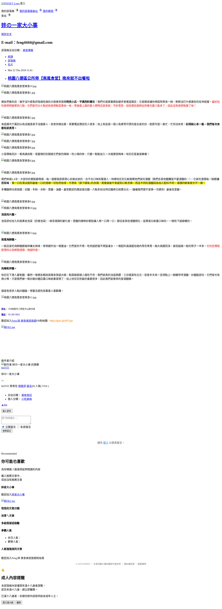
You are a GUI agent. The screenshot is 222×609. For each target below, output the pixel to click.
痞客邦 (22, 386)
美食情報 (28, 50)
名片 (10, 64)
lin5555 (5, 367)
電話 (3, 314)
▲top (4, 404)
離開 (19, 602)
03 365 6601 (14, 314)
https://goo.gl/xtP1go (61, 320)
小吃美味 (26, 399)
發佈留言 (7, 431)
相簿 (10, 56)
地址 (3, 309)
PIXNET (86, 564)
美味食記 (26, 395)
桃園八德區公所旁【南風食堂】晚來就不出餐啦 (49, 78)
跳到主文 (6, 34)
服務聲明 (142, 564)
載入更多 (7, 411)
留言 (29, 386)
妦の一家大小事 (19, 25)
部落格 (12, 60)
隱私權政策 (129, 564)
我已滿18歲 (8, 602)
